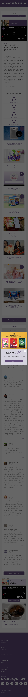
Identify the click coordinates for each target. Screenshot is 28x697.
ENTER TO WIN (14, 361)
